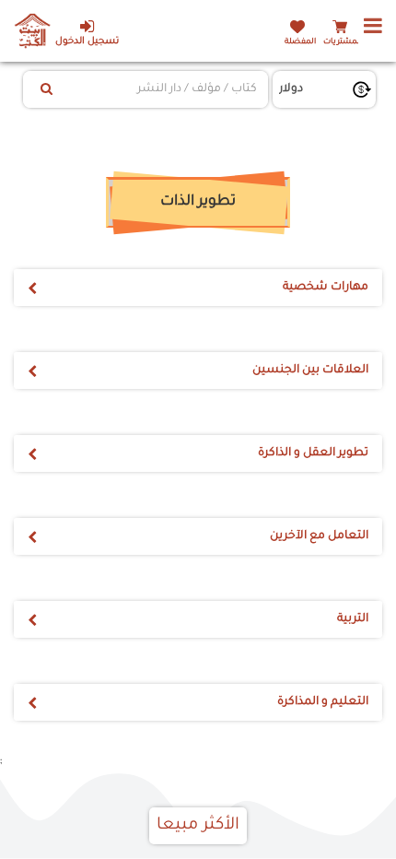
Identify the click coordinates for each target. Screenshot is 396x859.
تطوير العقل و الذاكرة (313, 453)
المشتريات (342, 42)
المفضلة (300, 42)
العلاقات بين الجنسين (310, 370)
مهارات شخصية (325, 287)
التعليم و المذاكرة (322, 702)
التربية (352, 619)
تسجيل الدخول (87, 42)
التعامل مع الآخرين (319, 536)
